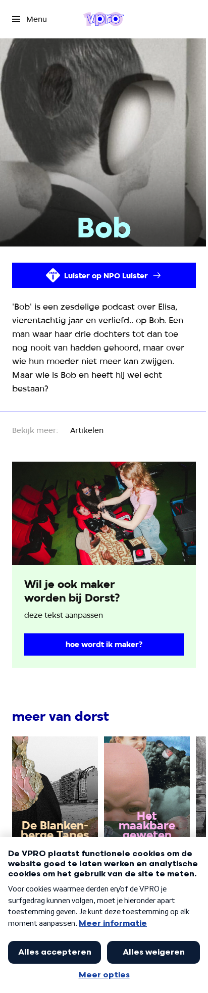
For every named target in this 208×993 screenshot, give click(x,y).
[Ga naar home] (103, 19)
